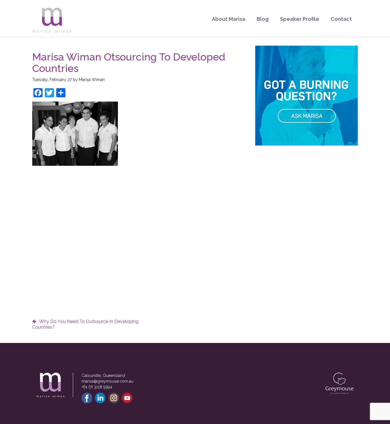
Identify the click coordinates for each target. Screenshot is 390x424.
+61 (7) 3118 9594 (97, 387)
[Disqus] (139, 240)
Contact (341, 19)
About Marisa (228, 19)
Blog (263, 19)
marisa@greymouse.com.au (107, 381)
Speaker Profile (299, 19)
